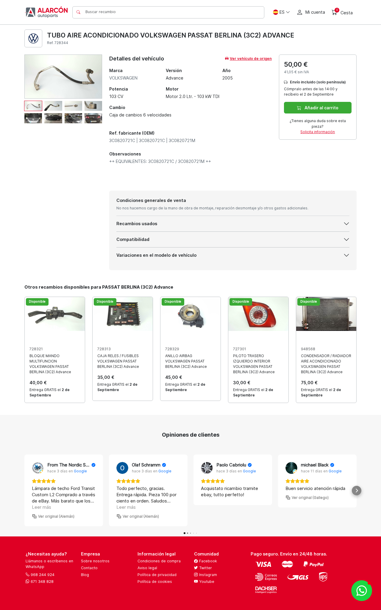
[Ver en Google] (38, 468)
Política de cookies (155, 581)
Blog (85, 574)
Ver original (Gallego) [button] (310, 497)
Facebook (207, 561)
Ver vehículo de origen (251, 58)
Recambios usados (136, 223)
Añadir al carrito (321, 107)
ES (282, 12)
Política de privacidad (157, 574)
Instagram (207, 574)
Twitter (205, 568)
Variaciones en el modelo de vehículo (156, 255)
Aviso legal (147, 568)
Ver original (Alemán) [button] (56, 516)
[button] (24, 490)
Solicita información (317, 132)
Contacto (89, 568)
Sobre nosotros (95, 561)
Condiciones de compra (159, 561)
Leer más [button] (41, 507)
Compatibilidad (132, 239)
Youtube (206, 581)
